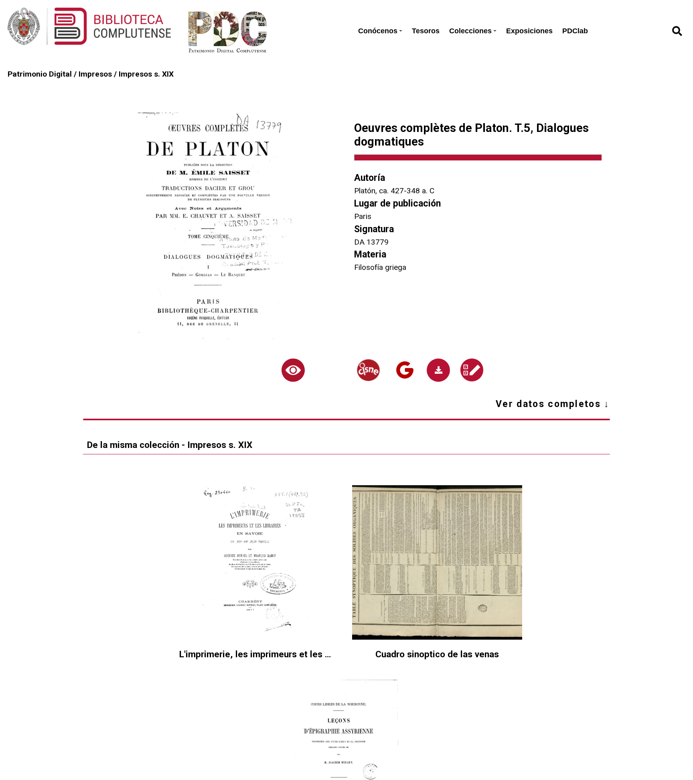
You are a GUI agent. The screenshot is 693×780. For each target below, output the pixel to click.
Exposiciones (529, 31)
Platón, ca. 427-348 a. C (394, 190)
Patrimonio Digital (40, 74)
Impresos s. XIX (146, 74)
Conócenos (377, 31)
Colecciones (470, 31)
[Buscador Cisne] (368, 370)
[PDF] (438, 370)
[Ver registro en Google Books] (405, 370)
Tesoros (426, 31)
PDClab (575, 31)
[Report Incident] (472, 370)
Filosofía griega (380, 267)
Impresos (95, 74)
